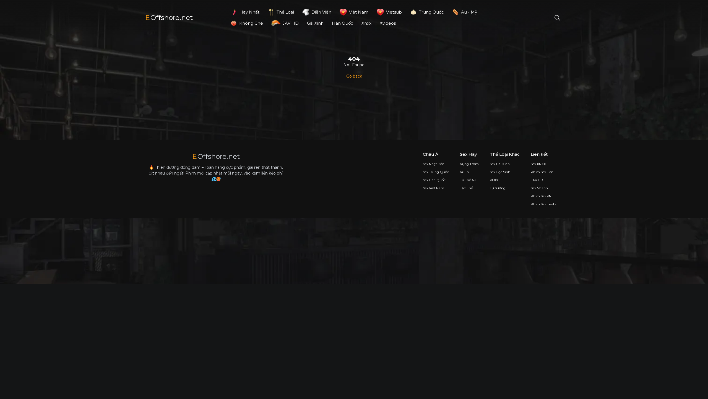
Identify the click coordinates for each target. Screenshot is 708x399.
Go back (354, 76)
